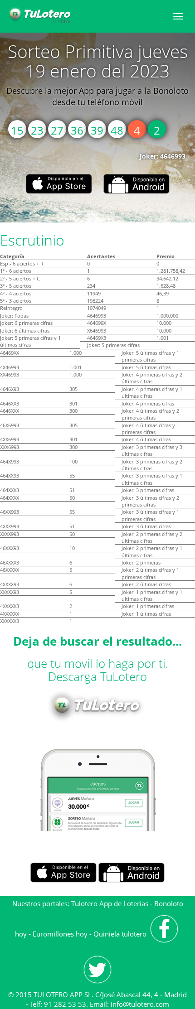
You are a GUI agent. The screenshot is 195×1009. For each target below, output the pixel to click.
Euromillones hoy (60, 933)
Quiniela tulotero (119, 933)
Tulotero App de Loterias (109, 903)
